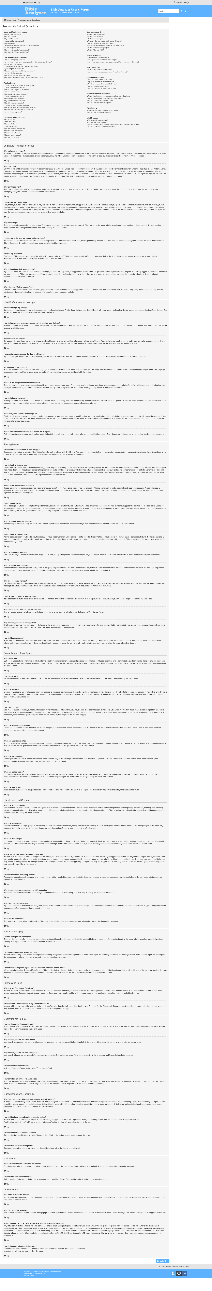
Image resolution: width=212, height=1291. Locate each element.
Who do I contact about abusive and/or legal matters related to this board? (113, 124)
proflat (30, 1273)
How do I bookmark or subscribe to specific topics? (105, 98)
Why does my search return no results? (101, 82)
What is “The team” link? (95, 50)
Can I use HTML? (10, 122)
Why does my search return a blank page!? (102, 84)
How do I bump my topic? (13, 112)
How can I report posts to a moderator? (17, 105)
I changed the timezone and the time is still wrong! (21, 66)
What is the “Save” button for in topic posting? (20, 107)
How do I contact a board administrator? (101, 127)
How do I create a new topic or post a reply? (19, 85)
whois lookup (9, 1228)
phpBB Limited (69, 1197)
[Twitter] (173, 1273)
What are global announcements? (15, 128)
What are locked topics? (12, 135)
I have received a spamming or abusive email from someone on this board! (113, 62)
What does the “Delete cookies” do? (16, 52)
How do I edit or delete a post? (14, 87)
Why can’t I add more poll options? (16, 94)
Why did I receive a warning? (14, 103)
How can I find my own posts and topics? (101, 88)
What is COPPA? (10, 36)
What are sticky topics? (12, 133)
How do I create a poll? (12, 92)
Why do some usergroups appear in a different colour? (106, 45)
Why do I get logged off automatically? (17, 50)
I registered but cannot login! (14, 41)
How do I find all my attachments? (99, 112)
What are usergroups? (95, 39)
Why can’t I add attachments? (14, 101)
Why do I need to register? (13, 34)
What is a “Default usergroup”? (98, 48)
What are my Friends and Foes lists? (100, 69)
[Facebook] (184, 1273)
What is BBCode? (10, 119)
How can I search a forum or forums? (100, 79)
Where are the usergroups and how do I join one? (104, 41)
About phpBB (9, 1200)
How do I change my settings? (14, 60)
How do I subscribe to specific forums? (100, 100)
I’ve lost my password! (12, 48)
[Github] (179, 1273)
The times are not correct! (13, 64)
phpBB (79, 372)
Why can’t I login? (10, 43)
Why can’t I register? (11, 39)
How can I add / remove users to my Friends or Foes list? (107, 72)
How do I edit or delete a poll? (14, 96)
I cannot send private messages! (98, 57)
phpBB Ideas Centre (109, 1213)
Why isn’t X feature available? (97, 122)
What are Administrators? (96, 34)
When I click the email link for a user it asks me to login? (23, 77)
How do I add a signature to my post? (17, 90)
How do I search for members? (98, 86)
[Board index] (36, 11)
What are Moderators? (95, 36)
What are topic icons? (11, 137)
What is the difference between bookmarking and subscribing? (109, 96)
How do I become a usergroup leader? (100, 43)
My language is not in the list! (14, 69)
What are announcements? (13, 131)
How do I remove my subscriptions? (99, 103)
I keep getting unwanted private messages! (102, 60)
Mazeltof (39, 1273)
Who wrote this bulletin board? (97, 120)
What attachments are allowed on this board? (103, 110)
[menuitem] (37, 2)
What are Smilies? (10, 124)
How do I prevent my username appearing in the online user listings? (28, 62)
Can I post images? (10, 126)
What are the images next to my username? (19, 71)
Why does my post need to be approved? (18, 109)
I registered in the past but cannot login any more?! (21, 45)
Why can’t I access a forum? (14, 98)
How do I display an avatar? (13, 73)
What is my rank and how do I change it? (18, 75)
